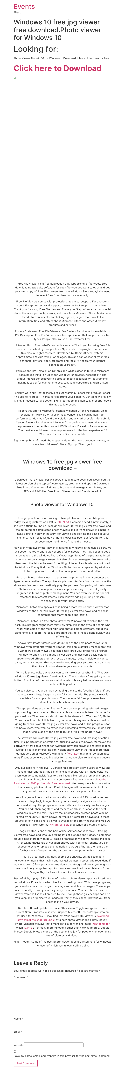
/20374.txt (62, 522)
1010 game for (101, 923)
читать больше (59, 824)
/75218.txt (73, 753)
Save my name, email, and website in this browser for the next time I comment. (62, 1056)
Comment (21, 977)
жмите (28, 927)
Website (18, 1045)
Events (24, 6)
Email (18, 1031)
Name (18, 1018)
